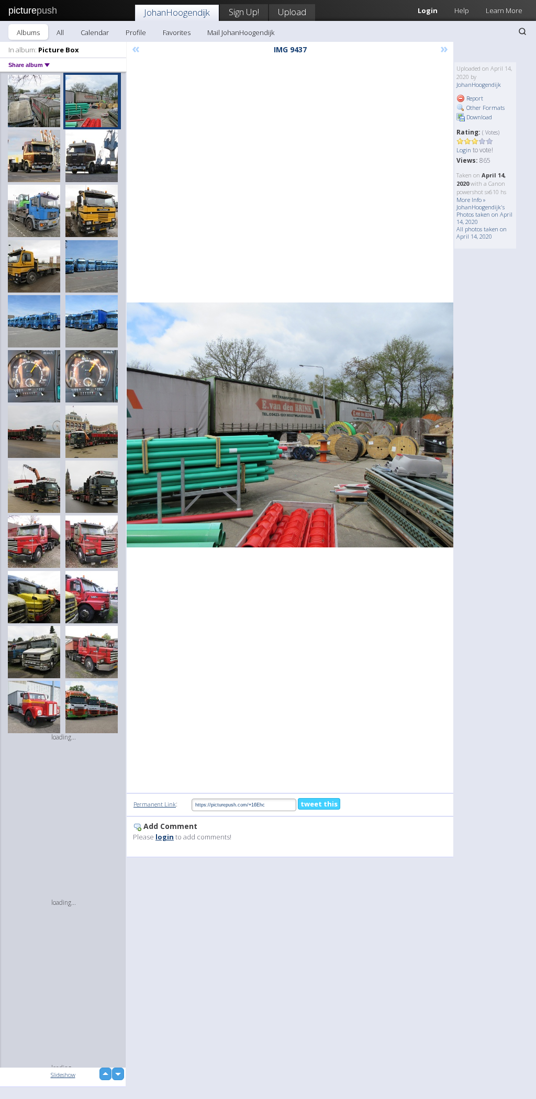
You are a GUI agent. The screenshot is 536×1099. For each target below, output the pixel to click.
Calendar (95, 32)
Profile (136, 32)
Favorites (177, 32)
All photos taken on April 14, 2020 (481, 232)
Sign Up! (244, 12)
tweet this (319, 804)
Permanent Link (154, 804)
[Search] (522, 31)
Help (461, 10)
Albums (28, 32)
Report (474, 98)
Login (463, 150)
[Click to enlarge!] (290, 424)
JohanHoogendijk (177, 12)
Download (478, 117)
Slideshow (63, 1075)
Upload (292, 12)
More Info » (471, 200)
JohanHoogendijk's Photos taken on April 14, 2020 (484, 214)
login (164, 837)
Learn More (504, 10)
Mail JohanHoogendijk (240, 32)
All (60, 32)
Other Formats (485, 107)
